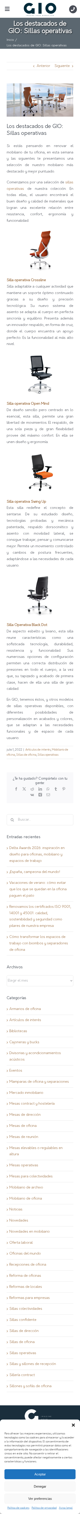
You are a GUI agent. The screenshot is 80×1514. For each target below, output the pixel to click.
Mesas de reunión (23, 1137)
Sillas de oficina (26, 754)
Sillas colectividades (25, 1309)
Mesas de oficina (23, 1126)
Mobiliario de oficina (25, 1198)
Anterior (43, 66)
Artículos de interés (38, 749)
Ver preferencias (40, 1498)
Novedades (18, 1220)
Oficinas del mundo (25, 1253)
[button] (73, 1425)
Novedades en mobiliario (29, 1232)
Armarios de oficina (25, 1009)
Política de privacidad (44, 1508)
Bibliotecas (18, 1031)
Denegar (40, 1486)
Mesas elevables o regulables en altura (36, 1151)
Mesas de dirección (25, 1115)
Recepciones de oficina (27, 1265)
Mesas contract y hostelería (32, 1104)
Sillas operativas (48, 754)
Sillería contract (22, 1375)
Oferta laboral (21, 1243)
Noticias (15, 1209)
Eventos (15, 1071)
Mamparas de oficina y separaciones (39, 1082)
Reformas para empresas (29, 1298)
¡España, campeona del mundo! (34, 872)
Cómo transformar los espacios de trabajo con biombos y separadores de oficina (38, 943)
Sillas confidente (22, 1320)
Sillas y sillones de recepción (32, 1364)
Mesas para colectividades (31, 1176)
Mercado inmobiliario (26, 1093)
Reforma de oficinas (25, 1276)
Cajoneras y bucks (24, 1042)
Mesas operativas (23, 1165)
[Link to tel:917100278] (73, 9)
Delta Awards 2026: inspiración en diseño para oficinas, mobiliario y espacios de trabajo (37, 854)
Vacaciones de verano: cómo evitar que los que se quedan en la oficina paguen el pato (38, 889)
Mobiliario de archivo (26, 1187)
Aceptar (40, 1474)
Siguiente (62, 66)
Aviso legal (66, 1508)
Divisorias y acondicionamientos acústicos (35, 1056)
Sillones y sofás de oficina (30, 1386)
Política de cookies (18, 1508)
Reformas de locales (25, 1287)
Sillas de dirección (24, 1331)
